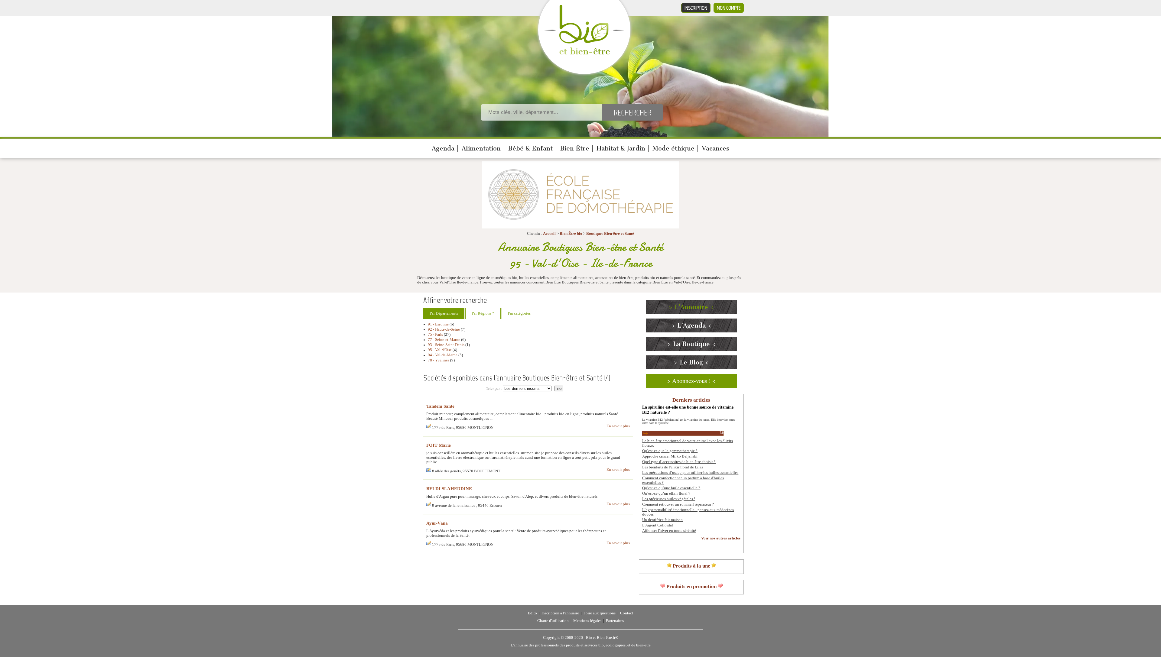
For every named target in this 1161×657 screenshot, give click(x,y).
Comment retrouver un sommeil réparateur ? (678, 504)
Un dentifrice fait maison (662, 520)
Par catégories (519, 313)
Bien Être (574, 148)
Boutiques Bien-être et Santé (610, 233)
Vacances (715, 148)
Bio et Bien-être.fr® (602, 638)
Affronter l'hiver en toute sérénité (669, 531)
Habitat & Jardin (621, 148)
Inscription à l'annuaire (560, 613)
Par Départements (444, 313)
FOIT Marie (438, 445)
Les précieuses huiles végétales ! (668, 499)
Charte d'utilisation (553, 621)
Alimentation (481, 148)
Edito (532, 613)
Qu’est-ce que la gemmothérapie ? (670, 451)
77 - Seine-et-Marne (444, 340)
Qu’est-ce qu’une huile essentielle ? (671, 488)
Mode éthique (673, 148)
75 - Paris (435, 334)
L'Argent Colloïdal (657, 525)
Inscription (696, 8)
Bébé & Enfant (530, 148)
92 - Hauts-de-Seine (444, 329)
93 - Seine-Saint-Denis (446, 345)
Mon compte (728, 8)
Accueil (549, 233)
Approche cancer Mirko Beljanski (670, 456)
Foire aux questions (600, 613)
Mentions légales (587, 621)
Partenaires (615, 621)
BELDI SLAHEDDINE (449, 488)
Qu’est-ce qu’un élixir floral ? (666, 493)
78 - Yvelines (438, 360)
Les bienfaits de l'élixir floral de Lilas (672, 467)
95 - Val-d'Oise (440, 350)
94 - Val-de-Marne (442, 355)
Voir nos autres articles (720, 538)
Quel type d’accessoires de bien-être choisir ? (679, 462)
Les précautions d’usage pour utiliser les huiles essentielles (690, 473)
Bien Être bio (571, 233)
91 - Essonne (438, 324)
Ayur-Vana (437, 523)
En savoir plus (618, 426)
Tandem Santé (440, 406)
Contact (626, 613)
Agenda (443, 148)
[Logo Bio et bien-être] (584, 53)
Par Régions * (483, 313)
